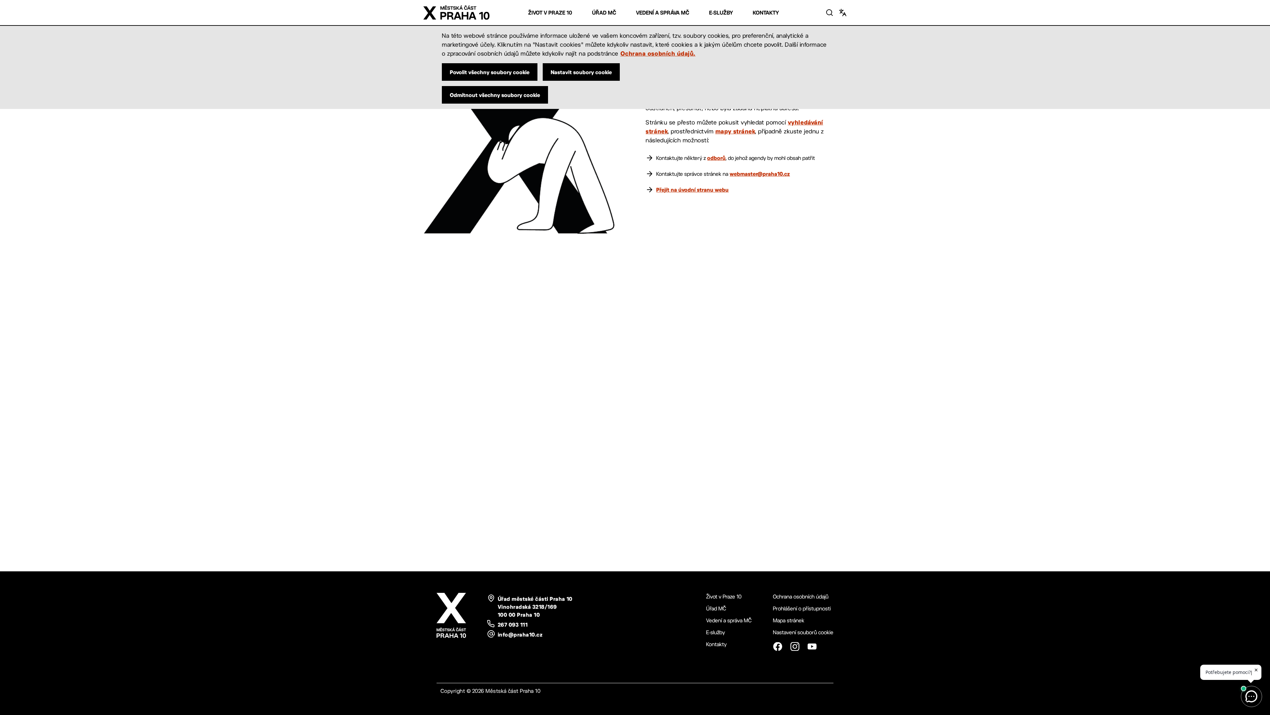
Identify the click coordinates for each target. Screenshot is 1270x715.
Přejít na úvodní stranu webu (692, 190)
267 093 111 (513, 625)
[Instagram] (794, 646)
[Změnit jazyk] (843, 13)
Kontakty (766, 13)
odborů (716, 158)
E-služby (721, 13)
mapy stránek (735, 131)
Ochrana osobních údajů (800, 597)
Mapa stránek (788, 620)
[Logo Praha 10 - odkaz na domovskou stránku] (456, 12)
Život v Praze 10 (550, 13)
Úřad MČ (604, 13)
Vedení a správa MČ (662, 13)
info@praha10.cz (520, 635)
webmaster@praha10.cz (760, 174)
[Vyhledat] (829, 13)
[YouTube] (812, 646)
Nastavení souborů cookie (803, 632)
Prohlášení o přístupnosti (802, 608)
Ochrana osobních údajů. (658, 53)
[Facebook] (777, 646)
